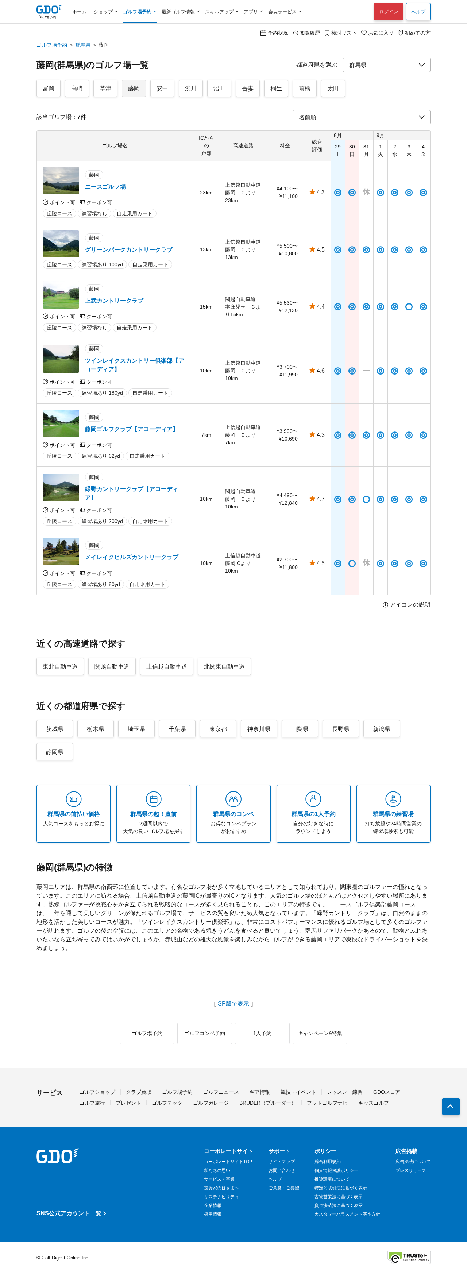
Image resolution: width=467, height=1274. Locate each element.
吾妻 (248, 88)
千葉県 (177, 729)
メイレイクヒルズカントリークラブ (131, 557)
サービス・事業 (219, 1179)
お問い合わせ (282, 1170)
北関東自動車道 (224, 666)
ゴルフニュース (221, 1092)
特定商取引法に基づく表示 (340, 1187)
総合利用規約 (327, 1161)
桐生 (276, 88)
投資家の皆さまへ (221, 1187)
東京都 (218, 729)
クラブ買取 (138, 1092)
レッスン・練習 (345, 1092)
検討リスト (344, 32)
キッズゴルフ (373, 1102)
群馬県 (82, 45)
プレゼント (128, 1102)
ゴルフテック (167, 1102)
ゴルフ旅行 (92, 1102)
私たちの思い (217, 1170)
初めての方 (418, 32)
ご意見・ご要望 (284, 1187)
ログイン (388, 12)
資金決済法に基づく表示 (338, 1205)
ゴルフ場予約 (51, 45)
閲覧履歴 (310, 32)
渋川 (191, 88)
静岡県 (54, 752)
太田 (333, 88)
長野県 (341, 729)
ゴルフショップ (97, 1092)
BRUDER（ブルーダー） (267, 1102)
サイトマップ (282, 1161)
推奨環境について (332, 1179)
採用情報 (212, 1214)
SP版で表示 (233, 1004)
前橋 (304, 88)
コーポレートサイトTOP (228, 1161)
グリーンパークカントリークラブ (129, 250)
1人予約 (262, 1033)
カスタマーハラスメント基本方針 (347, 1214)
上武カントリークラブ (114, 301)
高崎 (77, 88)
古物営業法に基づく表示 (338, 1196)
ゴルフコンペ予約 (204, 1033)
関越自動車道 (112, 666)
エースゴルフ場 (105, 186)
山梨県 (300, 729)
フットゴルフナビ (327, 1102)
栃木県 (95, 729)
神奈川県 (259, 729)
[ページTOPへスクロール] (451, 1106)
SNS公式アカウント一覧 (68, 1213)
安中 (162, 88)
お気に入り (381, 32)
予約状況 (278, 32)
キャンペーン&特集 (320, 1033)
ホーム (79, 12)
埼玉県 (136, 729)
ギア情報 (260, 1092)
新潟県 (381, 729)
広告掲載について (413, 1161)
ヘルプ (418, 12)
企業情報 (212, 1205)
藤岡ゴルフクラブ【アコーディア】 (131, 429)
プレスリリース (410, 1170)
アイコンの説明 (410, 605)
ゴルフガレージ (211, 1102)
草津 (105, 88)
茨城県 (54, 729)
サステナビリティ (221, 1196)
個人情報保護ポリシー (336, 1170)
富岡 (48, 88)
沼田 (219, 88)
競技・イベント (298, 1092)
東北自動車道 (60, 666)
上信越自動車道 (166, 666)
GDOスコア (386, 1092)
